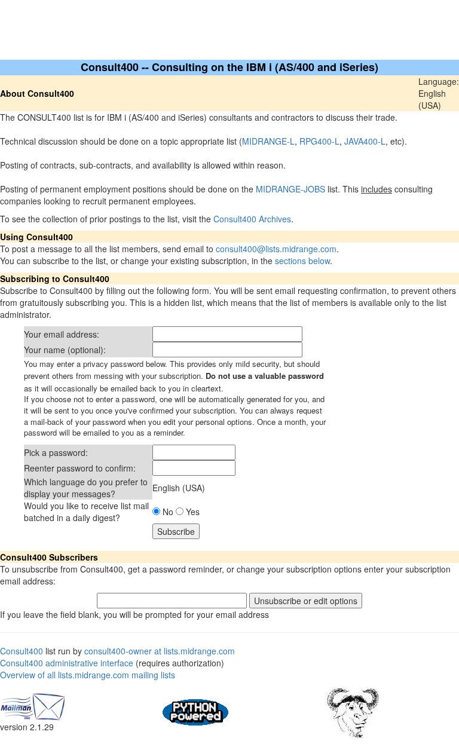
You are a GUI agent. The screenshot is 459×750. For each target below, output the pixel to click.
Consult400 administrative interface (66, 663)
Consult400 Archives (252, 219)
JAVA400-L (364, 141)
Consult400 (21, 651)
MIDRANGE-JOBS (290, 189)
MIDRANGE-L (268, 141)
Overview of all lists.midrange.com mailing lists (87, 675)
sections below (302, 261)
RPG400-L (319, 141)
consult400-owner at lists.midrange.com (159, 651)
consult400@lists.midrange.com (276, 249)
